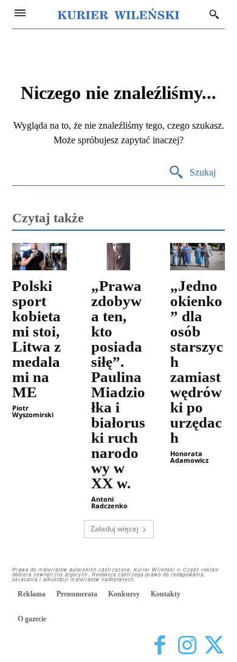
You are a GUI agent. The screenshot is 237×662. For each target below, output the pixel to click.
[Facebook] (159, 645)
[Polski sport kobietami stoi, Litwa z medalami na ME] (39, 256)
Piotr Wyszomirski (32, 411)
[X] (214, 645)
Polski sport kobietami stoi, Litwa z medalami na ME (36, 339)
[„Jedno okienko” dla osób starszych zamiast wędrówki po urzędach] (197, 256)
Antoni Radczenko (109, 502)
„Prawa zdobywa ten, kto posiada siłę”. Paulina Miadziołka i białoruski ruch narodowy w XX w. (118, 384)
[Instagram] (186, 645)
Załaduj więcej (115, 529)
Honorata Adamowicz (189, 457)
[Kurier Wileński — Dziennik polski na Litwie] (118, 14)
